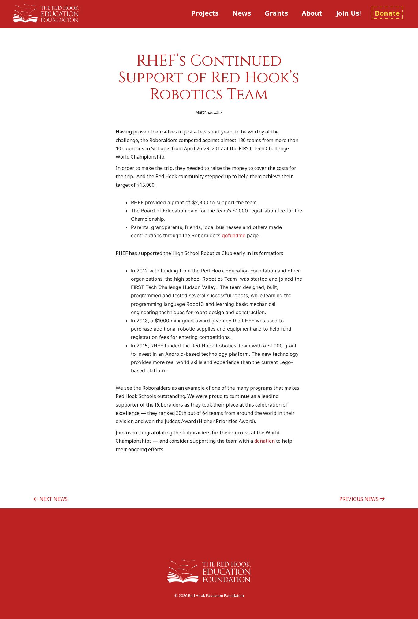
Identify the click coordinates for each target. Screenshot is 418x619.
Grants (276, 12)
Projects (204, 12)
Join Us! (348, 12)
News (241, 12)
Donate (387, 12)
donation (264, 440)
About (312, 12)
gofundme (233, 235)
